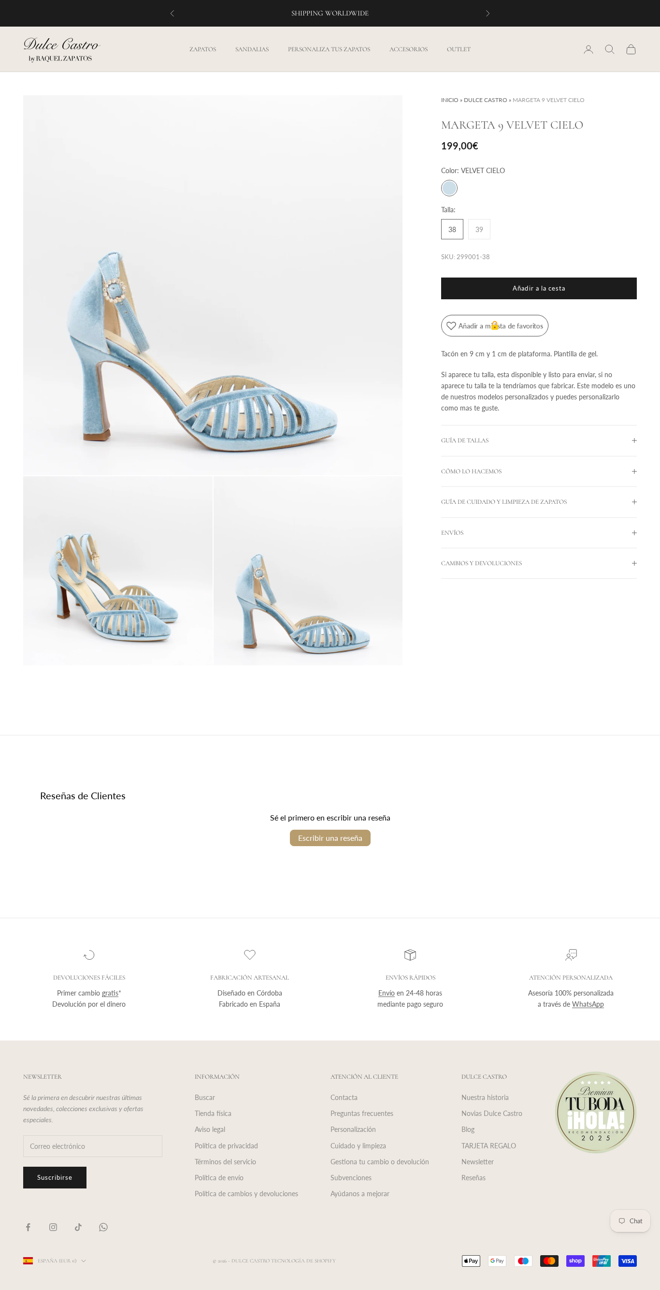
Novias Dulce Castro (491, 1113)
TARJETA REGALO (488, 1146)
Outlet (459, 49)
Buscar (205, 1097)
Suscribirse (54, 1177)
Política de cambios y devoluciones (246, 1193)
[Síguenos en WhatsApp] (103, 1227)
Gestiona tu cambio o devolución (379, 1162)
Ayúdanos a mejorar (359, 1193)
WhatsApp (588, 1004)
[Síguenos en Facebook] (28, 1227)
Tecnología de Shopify (303, 1261)
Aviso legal (210, 1129)
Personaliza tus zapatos (329, 49)
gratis (110, 993)
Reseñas (473, 1177)
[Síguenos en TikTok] (78, 1227)
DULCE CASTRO (485, 99)
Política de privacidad (226, 1146)
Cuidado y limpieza (358, 1146)
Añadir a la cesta (539, 288)
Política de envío (219, 1177)
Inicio (450, 99)
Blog (467, 1129)
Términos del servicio (225, 1162)
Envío (386, 993)
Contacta (344, 1097)
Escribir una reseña (330, 837)
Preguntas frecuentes (361, 1113)
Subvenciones (351, 1177)
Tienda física (213, 1113)
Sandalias (252, 49)
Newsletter (477, 1162)
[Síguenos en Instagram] (53, 1227)
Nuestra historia (485, 1097)
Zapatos (202, 49)
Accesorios (408, 49)
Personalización (353, 1129)
